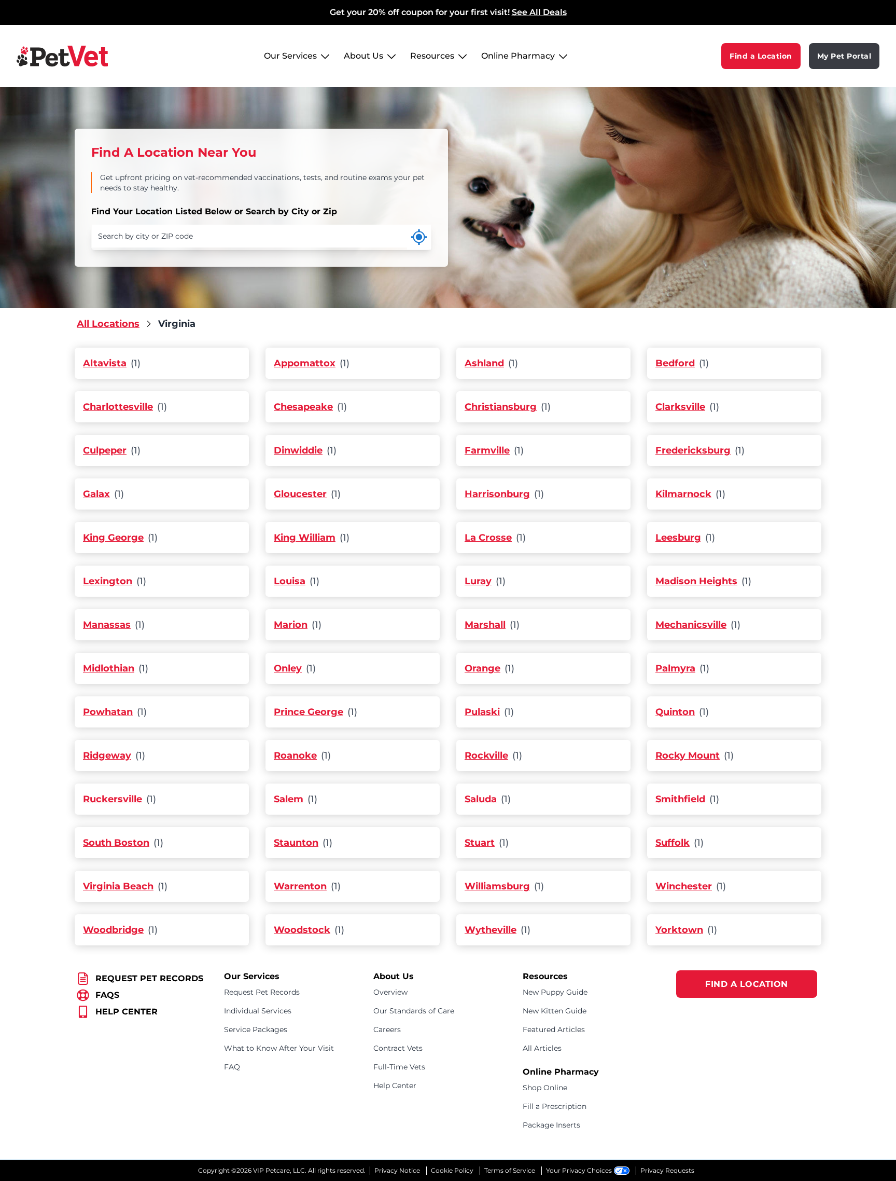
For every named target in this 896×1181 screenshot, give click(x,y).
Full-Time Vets (399, 1067)
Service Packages (255, 1029)
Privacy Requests (667, 1170)
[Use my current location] (419, 237)
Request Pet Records (262, 992)
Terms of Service (509, 1170)
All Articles (542, 1048)
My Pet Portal (844, 56)
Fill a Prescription (554, 1106)
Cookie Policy (452, 1170)
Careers (387, 1029)
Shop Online (545, 1087)
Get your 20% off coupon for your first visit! (448, 12)
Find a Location (761, 56)
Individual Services (257, 1010)
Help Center (394, 1085)
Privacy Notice (397, 1170)
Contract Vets (398, 1048)
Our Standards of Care (413, 1010)
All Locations (108, 323)
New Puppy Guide (555, 992)
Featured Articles (554, 1029)
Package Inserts (551, 1125)
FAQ (232, 1067)
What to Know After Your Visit (279, 1048)
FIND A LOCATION (746, 984)
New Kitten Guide (554, 1010)
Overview (390, 992)
